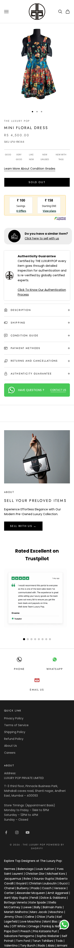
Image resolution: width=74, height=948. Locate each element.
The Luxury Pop (17, 121)
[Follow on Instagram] (17, 832)
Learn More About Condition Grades (29, 169)
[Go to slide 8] (50, 639)
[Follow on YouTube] (27, 832)
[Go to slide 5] (39, 639)
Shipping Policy (14, 732)
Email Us (37, 690)
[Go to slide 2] (28, 639)
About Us (10, 746)
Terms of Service (16, 725)
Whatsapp (54, 669)
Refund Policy (13, 739)
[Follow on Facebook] (6, 832)
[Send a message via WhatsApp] (64, 924)
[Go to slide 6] (43, 639)
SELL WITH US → (23, 526)
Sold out (37, 182)
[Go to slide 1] (24, 639)
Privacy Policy (13, 718)
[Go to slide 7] (46, 639)
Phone (19, 669)
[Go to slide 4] (35, 639)
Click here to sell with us (42, 238)
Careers (9, 753)
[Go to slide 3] (31, 639)
